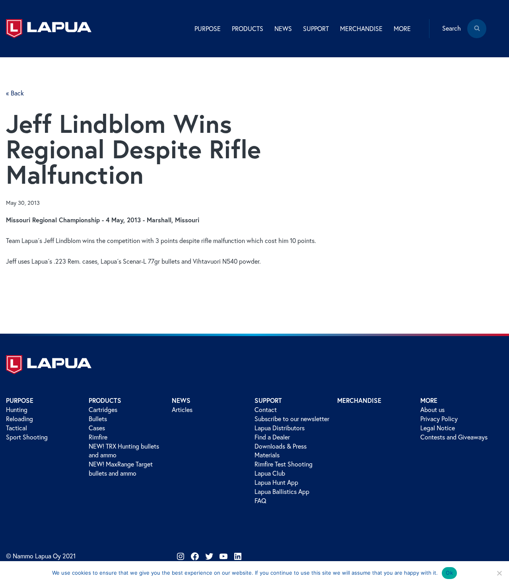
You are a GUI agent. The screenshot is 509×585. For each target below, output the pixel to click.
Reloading (19, 419)
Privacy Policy (439, 419)
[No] (499, 573)
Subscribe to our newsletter (291, 419)
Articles (182, 410)
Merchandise (361, 29)
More (428, 400)
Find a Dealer (272, 437)
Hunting (16, 410)
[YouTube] (223, 556)
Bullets (98, 419)
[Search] (476, 34)
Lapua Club (269, 473)
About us (432, 410)
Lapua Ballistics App (281, 492)
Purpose (19, 400)
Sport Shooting (27, 437)
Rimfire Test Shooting (283, 464)
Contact (265, 410)
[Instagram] (180, 556)
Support (268, 400)
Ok (449, 572)
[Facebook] (195, 556)
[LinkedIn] (238, 556)
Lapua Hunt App (276, 482)
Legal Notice (437, 428)
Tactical (16, 428)
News (181, 400)
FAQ (260, 501)
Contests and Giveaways (454, 437)
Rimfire (98, 437)
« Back (15, 93)
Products (105, 400)
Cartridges (103, 410)
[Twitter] (209, 556)
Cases (97, 428)
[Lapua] (48, 28)
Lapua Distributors (279, 428)
